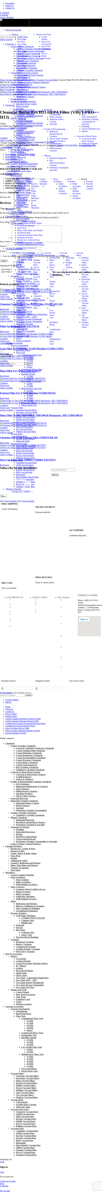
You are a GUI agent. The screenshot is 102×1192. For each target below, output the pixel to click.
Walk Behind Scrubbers (27, 884)
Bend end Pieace (52, 262)
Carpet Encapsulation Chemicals (26, 132)
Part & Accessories (17, 601)
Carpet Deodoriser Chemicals (25, 127)
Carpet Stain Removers (22, 146)
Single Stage (22, 37)
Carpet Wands (44, 38)
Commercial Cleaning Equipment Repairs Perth (68, 661)
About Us (41, 600)
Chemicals (16, 604)
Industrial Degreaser (58, 158)
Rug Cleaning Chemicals (23, 151)
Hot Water (20, 930)
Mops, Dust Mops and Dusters (30, 230)
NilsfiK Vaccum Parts (36, 284)
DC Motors (22, 77)
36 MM (30, 362)
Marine (85, 131)
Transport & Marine (84, 110)
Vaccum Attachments (49, 254)
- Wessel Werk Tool (52, 283)
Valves (44, 53)
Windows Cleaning (16, 622)
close (2, 1162)
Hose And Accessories (46, 43)
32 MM (30, 376)
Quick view (5, 296)
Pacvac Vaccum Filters (85, 296)
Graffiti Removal (89, 146)
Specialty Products (57, 141)
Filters (14, 619)
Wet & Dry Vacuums (25, 951)
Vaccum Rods (16, 434)
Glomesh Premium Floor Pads (29, 235)
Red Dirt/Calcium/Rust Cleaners (57, 162)
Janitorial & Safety (25, 237)
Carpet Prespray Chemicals (24, 137)
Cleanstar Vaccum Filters (26, 410)
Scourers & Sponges (25, 225)
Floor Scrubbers (57, 180)
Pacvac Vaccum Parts (25, 455)
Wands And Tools (43, 34)
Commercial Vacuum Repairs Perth (68, 669)
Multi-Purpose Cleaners (55, 149)
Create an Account (8, 1181)
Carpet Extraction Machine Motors (21, 88)
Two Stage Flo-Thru (21, 40)
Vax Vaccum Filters (24, 429)
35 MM (30, 360)
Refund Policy (43, 609)
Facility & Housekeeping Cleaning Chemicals (31, 782)
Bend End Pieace (23, 350)
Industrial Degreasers (90, 112)
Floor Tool (20, 352)
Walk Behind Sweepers (26, 899)
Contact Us (42, 602)
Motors (15, 34)
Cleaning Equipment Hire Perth (67, 602)
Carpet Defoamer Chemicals (24, 123)
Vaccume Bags (16, 615)
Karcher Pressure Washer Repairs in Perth (67, 640)
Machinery (16, 612)
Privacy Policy (43, 612)
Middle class (26, 923)
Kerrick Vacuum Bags (20, 293)
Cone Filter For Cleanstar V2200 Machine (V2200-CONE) (32, 348)
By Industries (16, 175)
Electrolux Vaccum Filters (27, 412)
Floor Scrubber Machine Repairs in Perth (67, 628)
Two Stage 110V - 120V (21, 46)
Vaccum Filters (17, 408)
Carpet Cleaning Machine (43, 181)
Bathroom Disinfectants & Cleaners (56, 133)
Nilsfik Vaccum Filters (25, 419)
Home (3, 80)
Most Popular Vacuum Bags (20, 262)
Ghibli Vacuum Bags (24, 465)
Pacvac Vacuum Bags (20, 322)
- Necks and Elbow (52, 302)
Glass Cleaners (56, 146)
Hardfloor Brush (28, 374)
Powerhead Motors (22, 81)
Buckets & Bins (24, 233)
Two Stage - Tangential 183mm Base (22, 69)
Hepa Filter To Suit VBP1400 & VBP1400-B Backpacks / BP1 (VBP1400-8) (41, 415)
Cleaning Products (19, 221)
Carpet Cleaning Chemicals (23, 110)
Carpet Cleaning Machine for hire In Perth (68, 610)
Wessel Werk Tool (29, 405)
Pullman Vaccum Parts (25, 458)
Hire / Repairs (63, 597)
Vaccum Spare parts (19, 443)
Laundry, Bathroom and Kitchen (30, 245)
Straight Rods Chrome (69, 264)
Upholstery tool (23, 999)
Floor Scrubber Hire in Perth (69, 618)
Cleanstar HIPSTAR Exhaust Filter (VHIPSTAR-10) (29, 437)
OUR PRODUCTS (15, 597)
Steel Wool (21, 228)
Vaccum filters (79, 254)
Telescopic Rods (23, 441)
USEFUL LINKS (39, 597)
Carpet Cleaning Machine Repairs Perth (68, 651)
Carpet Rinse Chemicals (22, 142)
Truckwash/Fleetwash (91, 129)
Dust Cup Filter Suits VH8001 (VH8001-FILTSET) (28, 459)
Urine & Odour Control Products (19, 171)
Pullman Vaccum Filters (85, 260)
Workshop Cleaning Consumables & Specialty (90, 121)
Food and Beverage (14, 167)
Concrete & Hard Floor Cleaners (89, 140)
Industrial (48, 110)
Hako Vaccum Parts (24, 451)
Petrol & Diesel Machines (27, 937)
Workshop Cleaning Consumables (58, 113)
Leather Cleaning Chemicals (17, 162)
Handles (20, 242)
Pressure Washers (29, 180)
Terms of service (41, 605)
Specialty (53, 124)
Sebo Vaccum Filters (24, 427)
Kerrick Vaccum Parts (25, 453)
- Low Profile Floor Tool (52, 313)
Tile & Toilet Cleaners (59, 139)
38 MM (30, 398)
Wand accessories (46, 57)
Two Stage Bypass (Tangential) (22, 60)
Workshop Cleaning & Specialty (30, 825)
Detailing (85, 126)
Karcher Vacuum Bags (20, 286)
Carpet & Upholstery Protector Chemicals (26, 113)
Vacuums (16, 179)
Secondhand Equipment (27, 911)
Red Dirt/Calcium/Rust (89, 115)
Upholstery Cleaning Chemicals (26, 156)
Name (3, 246)
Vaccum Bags (15, 254)
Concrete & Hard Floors (86, 136)
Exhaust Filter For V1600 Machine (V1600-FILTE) (28, 393)
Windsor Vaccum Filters (26, 431)
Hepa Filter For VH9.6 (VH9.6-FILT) (20, 370)
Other (13, 901)
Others (29, 367)
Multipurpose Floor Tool (31, 388)
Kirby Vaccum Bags (20, 329)
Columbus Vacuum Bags (26, 463)
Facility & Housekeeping (54, 129)
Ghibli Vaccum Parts (36, 291)
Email (3, 251)
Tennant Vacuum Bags (20, 300)
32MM (29, 384)
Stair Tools (45, 46)
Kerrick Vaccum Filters (25, 417)
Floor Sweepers (71, 180)
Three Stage (22, 75)
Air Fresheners (56, 143)
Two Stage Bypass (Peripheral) (22, 53)
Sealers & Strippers (90, 143)
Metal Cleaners (56, 117)
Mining (47, 156)
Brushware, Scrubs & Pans (28, 240)
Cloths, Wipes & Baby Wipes (29, 223)
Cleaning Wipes (16, 608)
